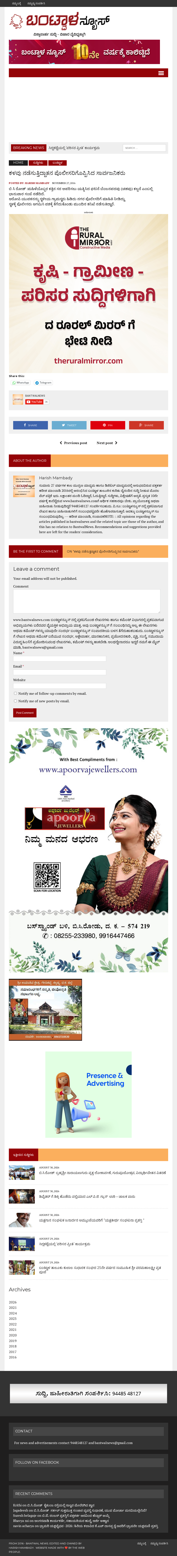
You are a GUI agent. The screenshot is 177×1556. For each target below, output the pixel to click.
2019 (13, 1340)
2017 (13, 1351)
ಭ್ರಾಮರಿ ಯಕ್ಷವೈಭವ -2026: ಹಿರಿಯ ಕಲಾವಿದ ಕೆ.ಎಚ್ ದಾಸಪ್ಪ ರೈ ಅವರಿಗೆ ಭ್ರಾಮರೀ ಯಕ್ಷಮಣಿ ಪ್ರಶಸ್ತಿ (99, 1526)
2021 (13, 1329)
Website (19, 679)
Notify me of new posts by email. (44, 701)
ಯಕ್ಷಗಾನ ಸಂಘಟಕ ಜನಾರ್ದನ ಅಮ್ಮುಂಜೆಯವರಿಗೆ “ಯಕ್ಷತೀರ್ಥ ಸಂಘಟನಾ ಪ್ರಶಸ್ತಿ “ (91, 1220)
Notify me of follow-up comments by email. (52, 693)
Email (17, 666)
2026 (13, 1302)
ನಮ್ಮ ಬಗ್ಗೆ (16, 3)
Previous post (75, 442)
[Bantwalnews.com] (88, 24)
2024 (13, 1313)
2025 (13, 1307)
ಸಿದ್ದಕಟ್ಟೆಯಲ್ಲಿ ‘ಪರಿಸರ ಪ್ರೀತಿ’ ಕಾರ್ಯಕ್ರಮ (64, 1244)
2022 (13, 1324)
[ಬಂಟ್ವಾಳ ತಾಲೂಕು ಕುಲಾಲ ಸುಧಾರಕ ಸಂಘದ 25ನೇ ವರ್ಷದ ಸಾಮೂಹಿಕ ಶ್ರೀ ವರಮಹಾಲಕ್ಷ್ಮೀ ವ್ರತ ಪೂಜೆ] (22, 1272)
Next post (105, 442)
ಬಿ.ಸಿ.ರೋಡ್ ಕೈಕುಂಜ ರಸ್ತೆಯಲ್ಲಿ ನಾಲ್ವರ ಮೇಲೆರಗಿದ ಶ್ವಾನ (60, 1505)
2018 (13, 1346)
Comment (21, 586)
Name (18, 653)
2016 (13, 1357)
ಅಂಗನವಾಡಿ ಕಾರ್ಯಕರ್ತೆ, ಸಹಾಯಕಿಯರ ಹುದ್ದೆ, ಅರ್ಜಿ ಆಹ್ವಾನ (71, 1520)
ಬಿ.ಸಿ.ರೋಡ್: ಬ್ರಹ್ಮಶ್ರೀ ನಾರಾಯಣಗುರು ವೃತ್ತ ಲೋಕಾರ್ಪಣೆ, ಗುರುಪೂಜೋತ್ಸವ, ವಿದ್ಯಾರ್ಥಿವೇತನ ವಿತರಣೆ (102, 1173)
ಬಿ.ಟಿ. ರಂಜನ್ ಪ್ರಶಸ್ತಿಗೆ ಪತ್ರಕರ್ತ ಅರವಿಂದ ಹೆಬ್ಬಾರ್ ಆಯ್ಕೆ (75, 1515)
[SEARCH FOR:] (144, 148)
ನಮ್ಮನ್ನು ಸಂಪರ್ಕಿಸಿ (36, 3)
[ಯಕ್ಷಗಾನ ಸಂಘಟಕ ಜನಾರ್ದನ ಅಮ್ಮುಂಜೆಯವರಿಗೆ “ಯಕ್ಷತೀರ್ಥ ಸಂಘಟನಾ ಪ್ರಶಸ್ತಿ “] (22, 1224)
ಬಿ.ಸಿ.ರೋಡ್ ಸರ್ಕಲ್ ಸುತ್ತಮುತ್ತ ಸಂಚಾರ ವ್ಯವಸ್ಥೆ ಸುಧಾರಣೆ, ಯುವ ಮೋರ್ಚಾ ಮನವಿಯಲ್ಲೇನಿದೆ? (90, 1510)
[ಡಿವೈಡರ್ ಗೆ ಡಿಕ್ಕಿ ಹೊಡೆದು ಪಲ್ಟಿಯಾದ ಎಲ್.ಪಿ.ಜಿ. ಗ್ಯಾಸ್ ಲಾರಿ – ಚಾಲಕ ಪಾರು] (22, 1200)
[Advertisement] (88, 110)
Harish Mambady (37, 183)
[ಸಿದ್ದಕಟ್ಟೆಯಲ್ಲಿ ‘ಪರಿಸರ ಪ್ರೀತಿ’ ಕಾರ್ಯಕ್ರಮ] (22, 1248)
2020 (13, 1335)
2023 (13, 1318)
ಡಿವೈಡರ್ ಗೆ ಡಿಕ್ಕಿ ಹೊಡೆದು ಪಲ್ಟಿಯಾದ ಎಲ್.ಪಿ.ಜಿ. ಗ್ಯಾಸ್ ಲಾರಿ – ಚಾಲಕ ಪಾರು (87, 1197)
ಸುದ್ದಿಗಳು (38, 163)
